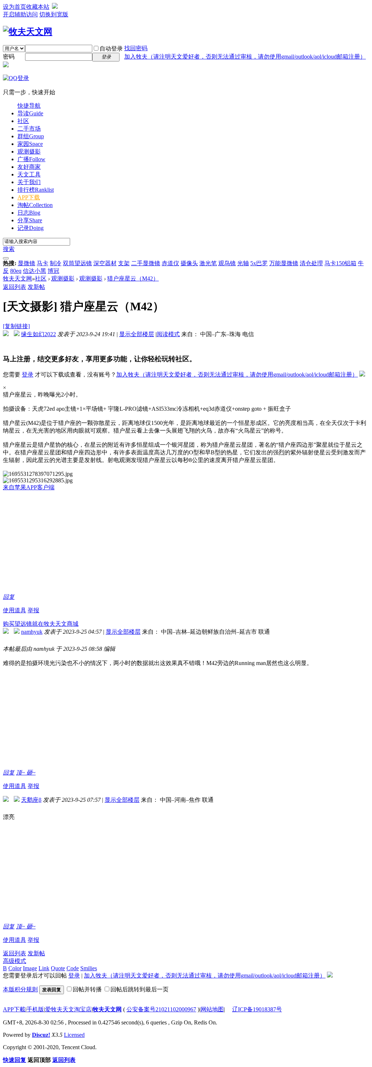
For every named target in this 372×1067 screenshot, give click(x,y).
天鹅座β (31, 800)
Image (30, 968)
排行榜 (35, 190)
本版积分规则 (20, 989)
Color (14, 968)
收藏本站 (37, 7)
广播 (31, 159)
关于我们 (29, 182)
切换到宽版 (53, 14)
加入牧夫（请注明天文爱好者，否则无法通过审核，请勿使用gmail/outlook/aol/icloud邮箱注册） (245, 56)
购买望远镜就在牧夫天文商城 (40, 624)
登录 (27, 374)
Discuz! (41, 1035)
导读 (30, 113)
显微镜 (26, 263)
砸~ (31, 772)
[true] (6, 258)
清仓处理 (311, 263)
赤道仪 (170, 263)
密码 (9, 56)
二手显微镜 (145, 263)
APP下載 (14, 1009)
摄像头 (189, 263)
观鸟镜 (227, 263)
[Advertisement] (186, 542)
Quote (58, 968)
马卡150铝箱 (340, 263)
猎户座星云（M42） (133, 278)
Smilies (88, 968)
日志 (28, 213)
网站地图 (212, 1009)
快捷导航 (29, 106)
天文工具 (29, 174)
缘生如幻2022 (38, 334)
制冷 (55, 263)
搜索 (9, 249)
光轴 (243, 263)
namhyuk (32, 632)
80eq (15, 271)
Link (44, 968)
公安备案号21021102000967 (161, 1009)
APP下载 (28, 197)
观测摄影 (29, 151)
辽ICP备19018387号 (257, 1009)
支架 (124, 263)
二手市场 (29, 129)
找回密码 (135, 48)
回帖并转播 (87, 989)
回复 (9, 597)
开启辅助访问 (20, 14)
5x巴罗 (259, 263)
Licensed (74, 1035)
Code (72, 968)
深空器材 (105, 263)
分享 (29, 220)
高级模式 (14, 961)
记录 (30, 228)
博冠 (53, 271)
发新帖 (36, 287)
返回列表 (14, 287)
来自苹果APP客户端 (28, 487)
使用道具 (14, 610)
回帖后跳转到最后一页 (139, 989)
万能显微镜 (283, 263)
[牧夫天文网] (27, 31)
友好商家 (29, 167)
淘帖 (35, 205)
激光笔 (208, 263)
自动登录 (111, 48)
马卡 (42, 263)
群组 (30, 136)
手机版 (35, 1009)
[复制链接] (16, 326)
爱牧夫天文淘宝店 (68, 1009)
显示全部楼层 (136, 334)
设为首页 (14, 7)
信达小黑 (34, 271)
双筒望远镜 (77, 263)
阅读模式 (168, 334)
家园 (30, 144)
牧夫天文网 (17, 278)
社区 (23, 121)
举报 (33, 610)
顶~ (21, 772)
